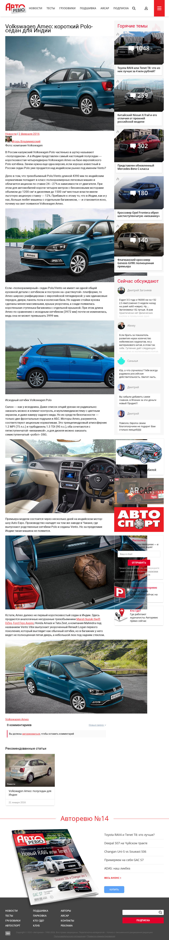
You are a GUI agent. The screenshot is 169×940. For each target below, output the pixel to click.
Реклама (67, 925)
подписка (143, 920)
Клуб (36, 925)
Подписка (121, 8)
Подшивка (88, 8)
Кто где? (38, 920)
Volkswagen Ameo (17, 719)
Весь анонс (111, 877)
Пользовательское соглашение (70, 936)
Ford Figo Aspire (23, 623)
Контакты (67, 920)
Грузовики (67, 8)
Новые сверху (96, 725)
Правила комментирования (101, 936)
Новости (35, 8)
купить (114, 889)
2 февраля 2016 (29, 133)
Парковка (40, 915)
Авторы (66, 910)
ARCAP (105, 8)
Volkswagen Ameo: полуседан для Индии (30, 792)
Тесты (51, 8)
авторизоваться (31, 733)
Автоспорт (12, 925)
